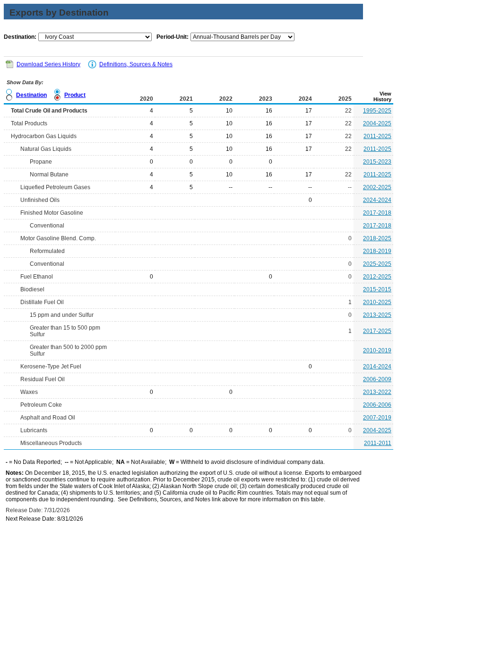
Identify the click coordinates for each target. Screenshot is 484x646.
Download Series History (48, 64)
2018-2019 (377, 251)
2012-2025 (377, 276)
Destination (31, 95)
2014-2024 (377, 366)
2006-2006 (377, 405)
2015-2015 (377, 289)
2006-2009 (377, 379)
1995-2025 (377, 110)
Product (75, 95)
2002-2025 (377, 187)
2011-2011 (377, 443)
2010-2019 (377, 350)
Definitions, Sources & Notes (136, 64)
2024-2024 (377, 200)
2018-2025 (377, 238)
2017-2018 (377, 213)
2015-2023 (377, 161)
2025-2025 (377, 264)
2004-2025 (377, 123)
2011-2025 (377, 136)
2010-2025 (377, 302)
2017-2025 (377, 331)
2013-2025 (377, 315)
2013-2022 (377, 392)
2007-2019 (377, 417)
